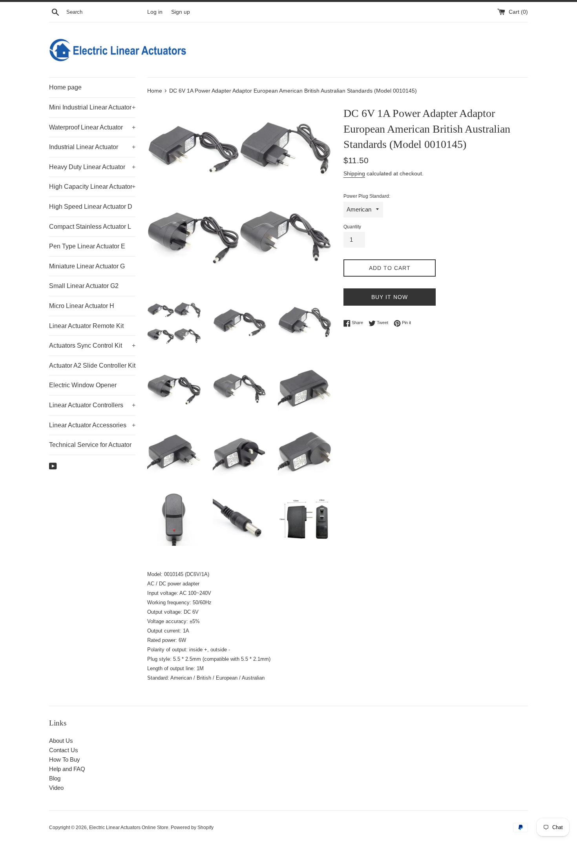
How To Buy (64, 759)
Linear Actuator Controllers (92, 405)
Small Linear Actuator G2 (84, 286)
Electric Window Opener (83, 385)
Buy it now (389, 297)
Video (56, 787)
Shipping (354, 173)
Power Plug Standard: (366, 196)
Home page (65, 87)
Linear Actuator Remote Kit (86, 326)
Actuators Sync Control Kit (92, 345)
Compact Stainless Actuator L (90, 226)
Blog (54, 778)
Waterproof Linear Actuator (92, 127)
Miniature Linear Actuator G (87, 266)
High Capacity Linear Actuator (92, 186)
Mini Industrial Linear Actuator (92, 107)
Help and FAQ (67, 769)
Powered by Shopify (192, 827)
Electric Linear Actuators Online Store (128, 827)
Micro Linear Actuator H (81, 306)
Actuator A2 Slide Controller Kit (92, 365)
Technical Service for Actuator (90, 444)
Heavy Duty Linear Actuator (92, 167)
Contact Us (63, 750)
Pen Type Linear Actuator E (87, 246)
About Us (61, 740)
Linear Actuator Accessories (92, 425)
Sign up (180, 12)
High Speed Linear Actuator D (90, 206)
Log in (155, 12)
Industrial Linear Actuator (92, 147)
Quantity (352, 227)
